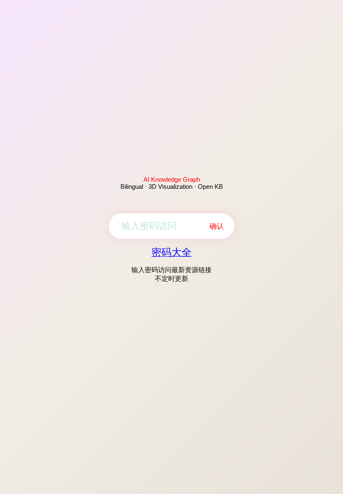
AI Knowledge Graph (171, 179)
